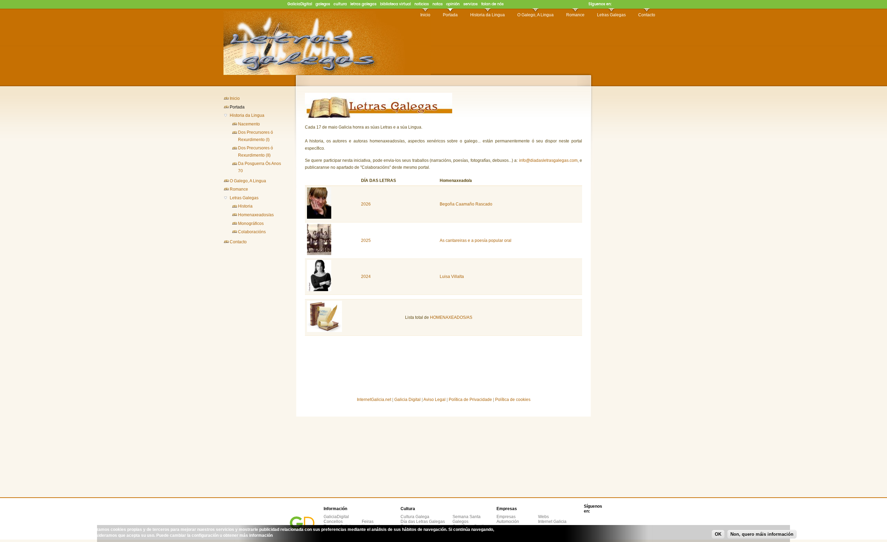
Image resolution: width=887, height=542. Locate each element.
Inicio (425, 14)
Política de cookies (512, 399)
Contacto (646, 14)
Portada (450, 14)
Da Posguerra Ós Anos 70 (259, 167)
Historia (245, 206)
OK (718, 534)
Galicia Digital (407, 399)
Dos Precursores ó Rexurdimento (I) (255, 136)
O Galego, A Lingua (535, 14)
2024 (366, 276)
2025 (366, 240)
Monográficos (251, 223)
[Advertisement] (251, 359)
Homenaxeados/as (256, 214)
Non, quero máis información (761, 534)
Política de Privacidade (470, 399)
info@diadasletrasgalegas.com (548, 160)
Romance (575, 14)
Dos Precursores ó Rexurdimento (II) (255, 151)
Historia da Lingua (487, 14)
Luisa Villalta (452, 276)
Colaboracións (252, 231)
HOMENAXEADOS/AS (451, 317)
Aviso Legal (434, 399)
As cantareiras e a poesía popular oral (475, 240)
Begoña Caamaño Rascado (466, 204)
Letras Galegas (611, 14)
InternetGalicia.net (374, 399)
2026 (366, 204)
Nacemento (249, 124)
